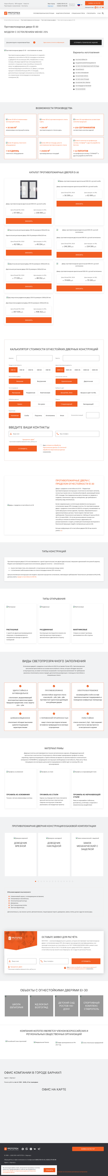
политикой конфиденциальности (76, 969)
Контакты (25, 6)
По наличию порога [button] (82, 76)
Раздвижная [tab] (30, 393)
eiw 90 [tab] (48, 370)
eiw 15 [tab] (13, 370)
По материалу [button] (80, 69)
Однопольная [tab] (66, 381)
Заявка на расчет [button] (88, 1149)
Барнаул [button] (50, 6)
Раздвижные (46, 630)
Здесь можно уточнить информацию (53, 42)
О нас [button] (99, 13)
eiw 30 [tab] (22, 370)
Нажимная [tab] (15, 415)
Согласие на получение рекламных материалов (71, 1172)
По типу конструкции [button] (82, 79)
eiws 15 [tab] (60, 370)
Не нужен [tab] (41, 404)
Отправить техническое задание (86, 42)
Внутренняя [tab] (41, 381)
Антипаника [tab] (50, 415)
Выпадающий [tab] (88, 404)
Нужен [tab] (19, 404)
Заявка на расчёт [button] (94, 3)
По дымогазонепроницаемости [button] (86, 63)
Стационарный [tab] (66, 404)
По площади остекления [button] (83, 85)
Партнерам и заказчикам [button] (12, 6)
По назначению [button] (80, 89)
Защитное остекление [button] (63, 13)
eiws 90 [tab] (95, 370)
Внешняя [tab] (19, 381)
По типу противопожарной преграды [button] (87, 66)
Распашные (12, 630)
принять (49, 1170)
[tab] (35, 881)
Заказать (28, 221)
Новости (26, 4)
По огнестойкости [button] (81, 59)
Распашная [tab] (16, 393)
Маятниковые (80, 630)
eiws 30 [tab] (69, 370)
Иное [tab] (62, 415)
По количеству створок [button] (83, 82)
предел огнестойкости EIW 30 (26, 577)
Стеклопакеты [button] (91, 13)
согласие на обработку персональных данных (82, 967)
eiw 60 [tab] (39, 370)
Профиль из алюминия (18, 795)
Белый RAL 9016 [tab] (66, 393)
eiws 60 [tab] (86, 370)
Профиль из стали (49, 795)
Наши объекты (9, 4)
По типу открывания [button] (82, 72)
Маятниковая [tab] (45, 393)
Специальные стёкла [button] (78, 13)
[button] (80, 4)
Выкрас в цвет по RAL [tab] (88, 393)
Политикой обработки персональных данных (15, 1171)
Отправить (22, 449)
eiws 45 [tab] (77, 370)
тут (61, 530)
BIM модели (18, 4)
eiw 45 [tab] (30, 370)
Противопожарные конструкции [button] (43, 13)
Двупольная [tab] (88, 381)
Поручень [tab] (38, 415)
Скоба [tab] (26, 415)
